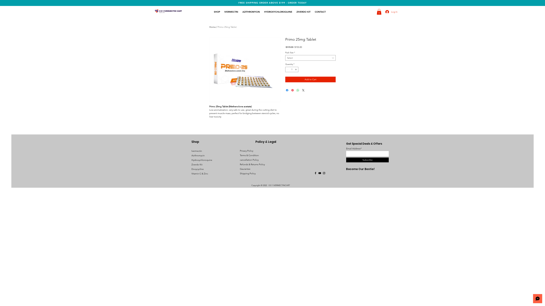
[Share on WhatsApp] (298, 90)
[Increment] (296, 69)
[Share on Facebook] (287, 90)
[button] (379, 12)
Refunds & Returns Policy (252, 164)
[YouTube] (319, 173)
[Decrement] (287, 69)
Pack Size (290, 52)
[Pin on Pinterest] (292, 90)
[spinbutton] (291, 69)
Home (212, 27)
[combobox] (310, 58)
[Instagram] (324, 173)
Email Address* (354, 148)
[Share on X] (303, 90)
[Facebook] (315, 173)
